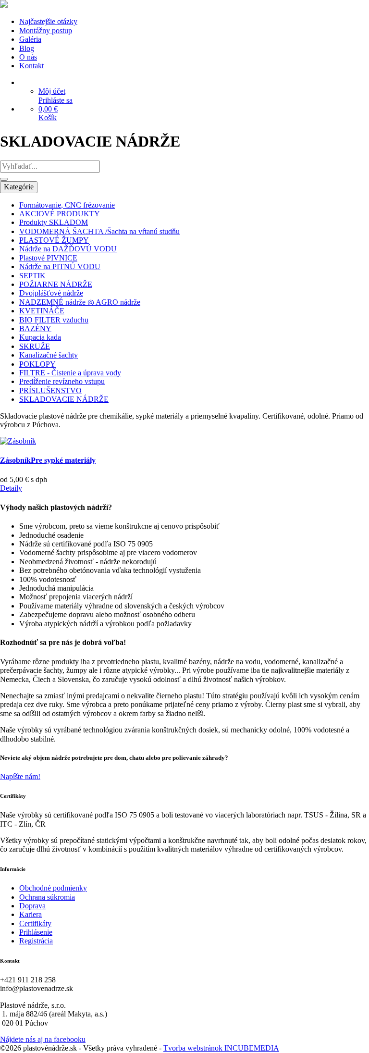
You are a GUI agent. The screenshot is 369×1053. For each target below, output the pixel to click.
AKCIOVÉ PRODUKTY (59, 214)
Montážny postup (45, 30)
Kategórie (19, 187)
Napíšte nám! (20, 776)
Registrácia (36, 941)
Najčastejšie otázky (48, 21)
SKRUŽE (34, 346)
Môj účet (51, 91)
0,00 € (48, 109)
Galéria (30, 39)
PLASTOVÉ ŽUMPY (54, 240)
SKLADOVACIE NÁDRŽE (64, 399)
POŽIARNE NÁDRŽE (55, 284)
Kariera (30, 914)
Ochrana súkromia (47, 897)
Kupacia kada (40, 337)
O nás (28, 57)
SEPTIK (32, 276)
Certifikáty (35, 923)
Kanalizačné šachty (48, 355)
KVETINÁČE (41, 311)
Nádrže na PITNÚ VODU (59, 266)
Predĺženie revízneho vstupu (62, 381)
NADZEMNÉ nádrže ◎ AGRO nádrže (79, 302)
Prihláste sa (55, 100)
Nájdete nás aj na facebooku (43, 1039)
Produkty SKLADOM (53, 222)
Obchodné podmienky (53, 888)
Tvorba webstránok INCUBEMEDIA (221, 1048)
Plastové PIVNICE (48, 258)
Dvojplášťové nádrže (51, 293)
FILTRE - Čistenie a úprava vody (70, 373)
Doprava (32, 906)
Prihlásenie (35, 932)
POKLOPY (37, 364)
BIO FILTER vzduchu (53, 320)
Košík (47, 117)
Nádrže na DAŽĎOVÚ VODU (68, 249)
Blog (26, 48)
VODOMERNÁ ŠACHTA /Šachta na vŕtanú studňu (99, 231)
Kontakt (31, 66)
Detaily (11, 488)
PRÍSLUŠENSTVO (50, 390)
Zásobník (48, 460)
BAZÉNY (35, 328)
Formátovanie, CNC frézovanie (67, 205)
